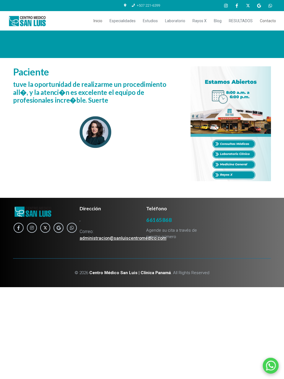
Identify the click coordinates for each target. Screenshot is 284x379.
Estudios (150, 21)
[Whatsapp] (270, 5)
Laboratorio (175, 21)
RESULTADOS (241, 21)
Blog (218, 21)
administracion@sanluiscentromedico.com (123, 238)
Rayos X (199, 21)
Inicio (97, 21)
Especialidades (123, 21)
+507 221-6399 (148, 5)
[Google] (259, 5)
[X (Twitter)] (247, 5)
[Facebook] (236, 5)
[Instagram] (225, 5)
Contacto (268, 21)
